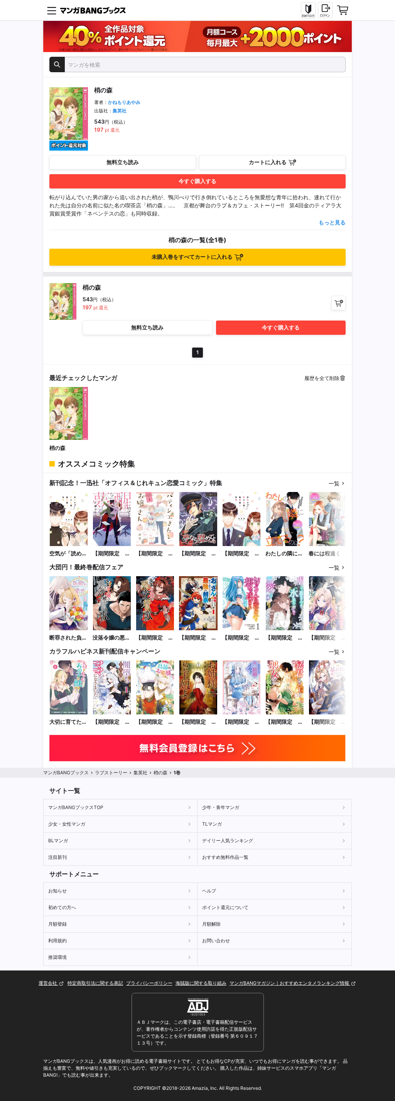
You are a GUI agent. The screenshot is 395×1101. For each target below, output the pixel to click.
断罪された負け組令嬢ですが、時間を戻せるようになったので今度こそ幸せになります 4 (68, 637)
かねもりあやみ (124, 102)
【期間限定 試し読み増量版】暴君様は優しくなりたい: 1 (327, 722)
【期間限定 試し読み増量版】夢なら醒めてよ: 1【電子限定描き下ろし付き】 (111, 553)
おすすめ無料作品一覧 (225, 857)
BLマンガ (58, 840)
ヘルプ (209, 891)
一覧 (334, 483)
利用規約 (57, 940)
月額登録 (57, 924)
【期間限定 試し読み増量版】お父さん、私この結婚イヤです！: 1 (241, 722)
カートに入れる (268, 162)
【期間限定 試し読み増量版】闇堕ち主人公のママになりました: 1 (111, 722)
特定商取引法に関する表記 (95, 983)
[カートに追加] (338, 303)
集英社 (120, 111)
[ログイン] (325, 10)
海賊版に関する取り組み (201, 983)
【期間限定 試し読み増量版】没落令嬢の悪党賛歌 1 (155, 637)
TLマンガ (212, 824)
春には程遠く (325, 553)
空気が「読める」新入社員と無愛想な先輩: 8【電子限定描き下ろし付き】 (68, 553)
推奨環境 (57, 957)
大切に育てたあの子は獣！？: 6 (68, 722)
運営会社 (48, 983)
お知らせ (57, 891)
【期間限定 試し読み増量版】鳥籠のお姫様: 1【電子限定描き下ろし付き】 (155, 722)
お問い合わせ (216, 940)
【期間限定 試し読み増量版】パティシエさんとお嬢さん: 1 (155, 553)
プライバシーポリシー (149, 983)
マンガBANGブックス (66, 772)
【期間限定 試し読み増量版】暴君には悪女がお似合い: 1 (284, 722)
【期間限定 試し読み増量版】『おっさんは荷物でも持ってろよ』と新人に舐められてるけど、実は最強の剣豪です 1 (198, 637)
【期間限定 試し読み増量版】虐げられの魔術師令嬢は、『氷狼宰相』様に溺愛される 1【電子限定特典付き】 (284, 637)
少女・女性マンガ (66, 824)
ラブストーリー (111, 772)
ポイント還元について (225, 907)
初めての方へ (62, 907)
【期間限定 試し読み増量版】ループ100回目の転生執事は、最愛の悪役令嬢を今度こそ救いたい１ (327, 637)
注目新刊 (57, 857)
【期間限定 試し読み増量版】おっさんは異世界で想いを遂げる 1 (241, 637)
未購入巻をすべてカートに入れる (192, 256)
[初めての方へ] (308, 10)
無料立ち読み (122, 162)
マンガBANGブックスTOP (75, 807)
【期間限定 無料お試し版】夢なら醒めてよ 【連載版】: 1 (198, 553)
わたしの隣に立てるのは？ (284, 553)
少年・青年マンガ (220, 807)
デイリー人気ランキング (227, 840)
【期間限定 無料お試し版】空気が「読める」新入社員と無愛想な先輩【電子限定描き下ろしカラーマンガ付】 (241, 553)
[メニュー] (51, 10)
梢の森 (57, 447)
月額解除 (211, 924)
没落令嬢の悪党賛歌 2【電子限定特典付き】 (111, 637)
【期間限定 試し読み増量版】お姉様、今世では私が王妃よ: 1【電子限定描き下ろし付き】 (198, 722)
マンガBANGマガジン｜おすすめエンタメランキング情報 (290, 983)
